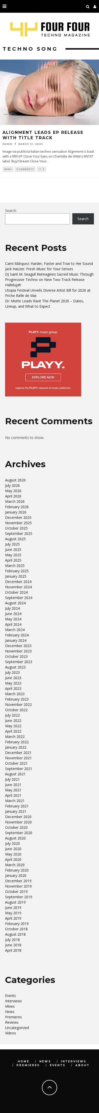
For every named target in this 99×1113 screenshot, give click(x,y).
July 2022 (12, 715)
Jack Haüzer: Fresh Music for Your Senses (39, 268)
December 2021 (18, 752)
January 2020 (15, 875)
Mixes (10, 1006)
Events (10, 995)
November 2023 (18, 651)
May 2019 (13, 912)
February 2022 (17, 741)
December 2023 (18, 645)
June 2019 (13, 907)
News (8, 169)
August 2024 (15, 603)
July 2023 (12, 672)
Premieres (13, 1017)
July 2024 (12, 608)
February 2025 (17, 570)
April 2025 (13, 560)
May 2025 (13, 554)
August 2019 (15, 902)
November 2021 (18, 757)
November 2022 (18, 704)
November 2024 (18, 586)
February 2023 (17, 699)
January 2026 (15, 512)
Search (10, 210)
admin (7, 143)
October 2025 (16, 528)
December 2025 (18, 517)
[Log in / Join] (94, 6)
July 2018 (12, 939)
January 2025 (15, 576)
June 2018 (13, 945)
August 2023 (15, 667)
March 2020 (15, 864)
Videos (10, 1033)
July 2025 (12, 544)
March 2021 (15, 800)
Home (23, 1061)
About (82, 1065)
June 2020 (13, 848)
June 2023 (13, 677)
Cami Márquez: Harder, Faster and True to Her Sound (49, 263)
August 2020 (15, 838)
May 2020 (13, 854)
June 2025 (13, 549)
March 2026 (15, 501)
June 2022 (13, 720)
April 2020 (13, 859)
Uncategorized (17, 1027)
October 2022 (16, 709)
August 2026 (15, 480)
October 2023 (16, 656)
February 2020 (17, 870)
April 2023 (13, 688)
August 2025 (15, 538)
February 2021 (17, 806)
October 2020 (16, 827)
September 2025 (18, 533)
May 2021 (13, 790)
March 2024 (15, 629)
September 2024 (18, 597)
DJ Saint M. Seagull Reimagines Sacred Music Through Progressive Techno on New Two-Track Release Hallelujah (49, 279)
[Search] (88, 6)
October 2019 (16, 891)
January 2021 (15, 811)
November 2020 (18, 822)
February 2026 (17, 506)
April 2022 (13, 731)
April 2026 (13, 496)
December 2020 (18, 816)
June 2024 (13, 613)
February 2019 (17, 923)
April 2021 (13, 795)
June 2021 (13, 784)
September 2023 (18, 661)
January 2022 (15, 747)
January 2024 (15, 640)
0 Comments (25, 169)
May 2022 (13, 725)
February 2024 (17, 635)
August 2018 (15, 934)
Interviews (13, 1000)
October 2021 (16, 763)
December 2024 (18, 581)
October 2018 (16, 928)
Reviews (12, 1022)
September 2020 (18, 832)
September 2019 (18, 896)
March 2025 (15, 565)
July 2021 (12, 779)
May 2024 (13, 619)
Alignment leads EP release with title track (43, 135)
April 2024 (13, 624)
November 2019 (18, 886)
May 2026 (13, 490)
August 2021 (15, 774)
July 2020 (12, 843)
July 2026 (12, 485)
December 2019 (18, 880)
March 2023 (15, 693)
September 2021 (18, 768)
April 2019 (13, 918)
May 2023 (13, 683)
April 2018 (13, 950)
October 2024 (16, 592)
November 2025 (18, 522)
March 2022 (15, 736)
